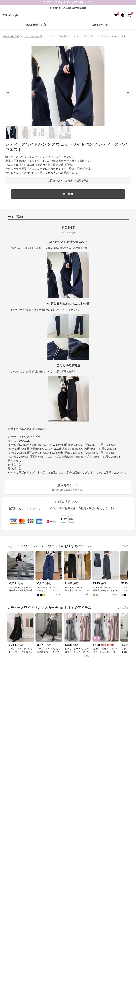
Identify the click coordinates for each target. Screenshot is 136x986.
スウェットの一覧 (33, 36)
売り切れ (68, 194)
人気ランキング (100, 25)
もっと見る (123, 546)
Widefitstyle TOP (11, 36)
